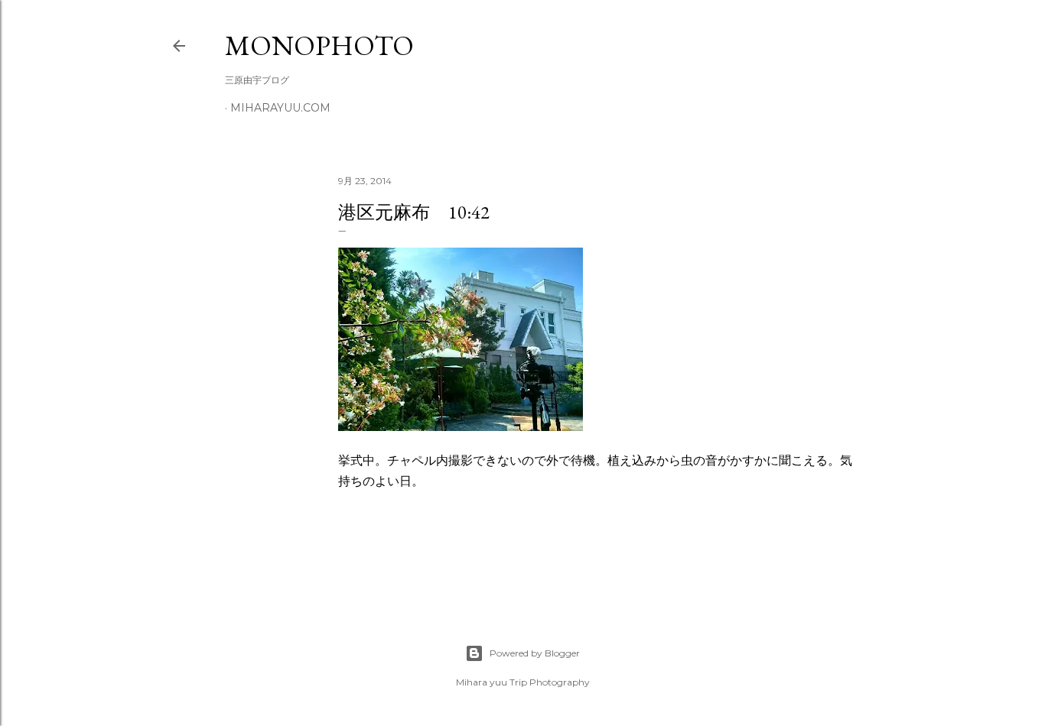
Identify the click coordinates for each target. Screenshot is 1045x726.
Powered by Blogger (535, 653)
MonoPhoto (319, 45)
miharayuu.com (280, 108)
